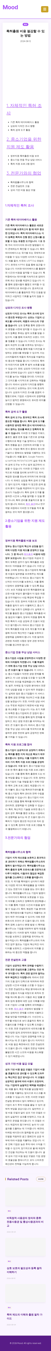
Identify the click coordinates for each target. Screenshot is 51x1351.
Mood (10, 7)
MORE (41, 1179)
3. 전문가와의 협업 (24, 173)
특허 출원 (30, 504)
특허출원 (28, 554)
